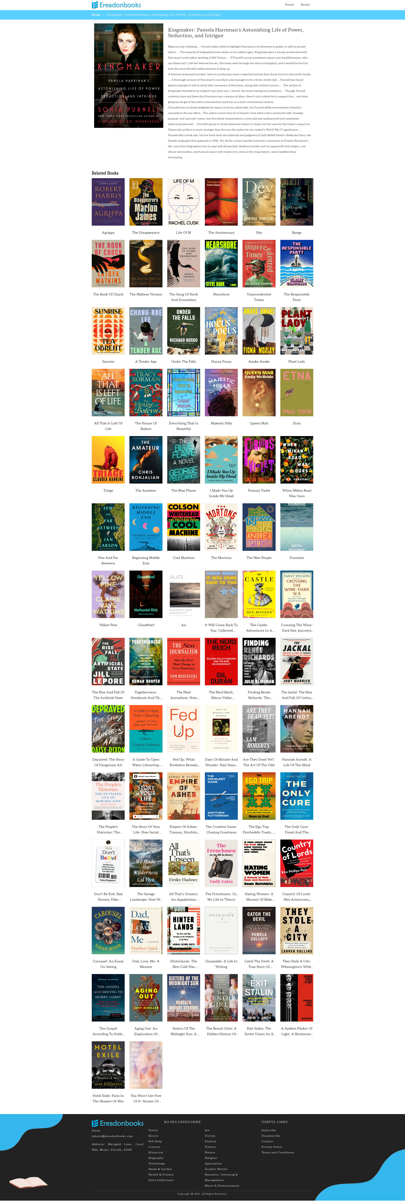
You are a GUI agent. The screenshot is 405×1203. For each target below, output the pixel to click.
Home (289, 4)
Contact (267, 1141)
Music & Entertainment (222, 1185)
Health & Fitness (161, 1174)
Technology (156, 1163)
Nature (210, 1152)
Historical (155, 1152)
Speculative (213, 1163)
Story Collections (161, 1180)
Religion (211, 1158)
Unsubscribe (271, 1135)
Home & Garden (160, 1169)
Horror (153, 1135)
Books (305, 4)
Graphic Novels (216, 1169)
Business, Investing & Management (221, 1177)
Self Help (155, 1141)
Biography (155, 1158)
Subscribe (269, 1130)
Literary (154, 1147)
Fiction (210, 1135)
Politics (210, 1147)
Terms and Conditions (278, 1152)
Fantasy (211, 1141)
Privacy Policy (272, 1147)
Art (207, 1130)
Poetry (153, 1130)
